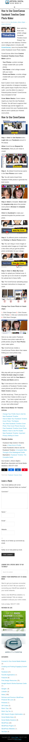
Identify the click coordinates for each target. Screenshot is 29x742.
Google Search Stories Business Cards (14, 683)
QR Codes (4, 705)
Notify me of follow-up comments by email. (12, 542)
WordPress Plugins (7, 726)
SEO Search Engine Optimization (12, 714)
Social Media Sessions (8, 720)
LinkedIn (4, 691)
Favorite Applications (8, 675)
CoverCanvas (6, 47)
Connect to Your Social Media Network (13, 661)
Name (3, 512)
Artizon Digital (14, 737)
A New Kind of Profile (14, 445)
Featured (16, 475)
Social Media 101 (14, 2)
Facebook (10, 475)
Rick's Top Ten (6, 711)
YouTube (4, 731)
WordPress (5, 723)
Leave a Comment (6, 24)
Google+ (4, 688)
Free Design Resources (9, 680)
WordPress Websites (8, 728)
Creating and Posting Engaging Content (14, 666)
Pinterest (4, 702)
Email (3, 521)
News (20, 475)
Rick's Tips (4, 708)
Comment (5, 491)
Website (4, 529)
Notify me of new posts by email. (11, 550)
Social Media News (7, 717)
